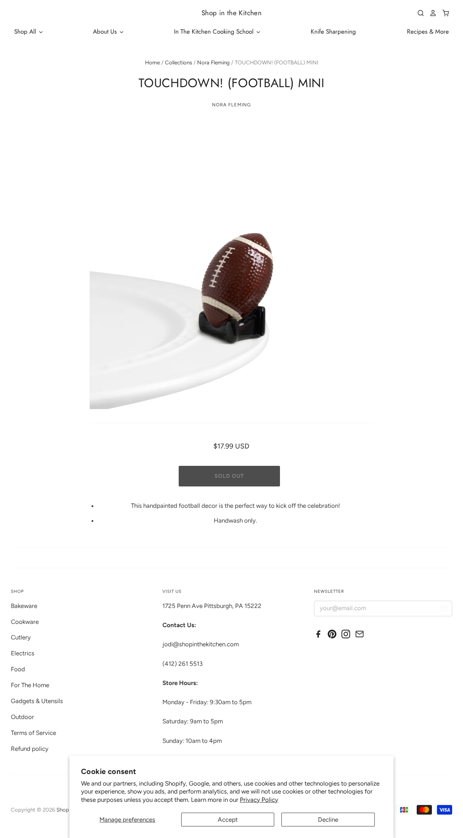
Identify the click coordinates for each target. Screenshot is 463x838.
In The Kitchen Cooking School (214, 31)
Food (18, 669)
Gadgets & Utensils (37, 701)
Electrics (22, 653)
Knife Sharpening (333, 31)
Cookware (25, 621)
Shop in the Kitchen (231, 13)
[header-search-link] (418, 13)
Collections (178, 62)
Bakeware (24, 605)
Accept (228, 819)
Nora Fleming (213, 62)
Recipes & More (428, 31)
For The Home (30, 685)
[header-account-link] (430, 13)
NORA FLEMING (231, 104)
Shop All (26, 31)
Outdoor (22, 716)
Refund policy (29, 748)
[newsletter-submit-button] (444, 609)
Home (152, 62)
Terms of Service (33, 732)
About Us (106, 31)
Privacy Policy (259, 799)
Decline (328, 819)
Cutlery (21, 637)
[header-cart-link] (443, 13)
